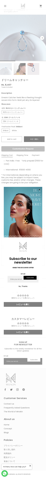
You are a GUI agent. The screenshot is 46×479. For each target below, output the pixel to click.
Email (23, 274)
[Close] (39, 190)
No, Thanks (23, 286)
